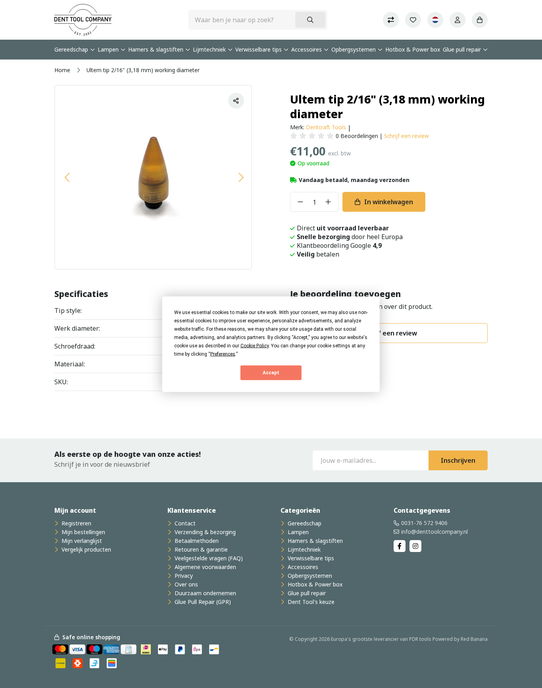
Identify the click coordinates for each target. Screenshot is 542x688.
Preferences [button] (222, 353)
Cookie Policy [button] (254, 345)
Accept (271, 373)
